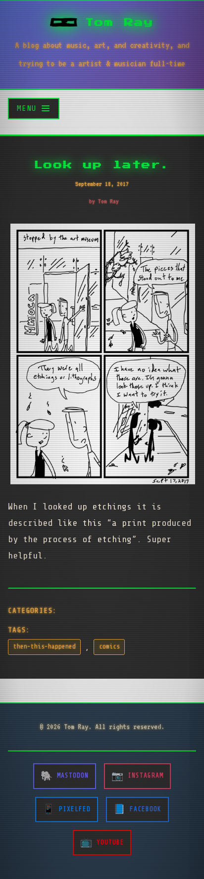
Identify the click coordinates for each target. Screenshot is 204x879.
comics (109, 646)
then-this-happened (44, 646)
